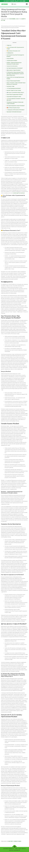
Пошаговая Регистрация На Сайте (14, 96)
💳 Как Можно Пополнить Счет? (13, 50)
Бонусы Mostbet (10, 58)
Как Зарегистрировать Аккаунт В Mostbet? (16, 105)
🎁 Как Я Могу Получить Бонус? (13, 107)
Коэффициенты (10, 52)
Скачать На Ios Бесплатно (12, 66)
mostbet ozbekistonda (15, 841)
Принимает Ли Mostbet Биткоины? (14, 111)
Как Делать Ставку (10, 86)
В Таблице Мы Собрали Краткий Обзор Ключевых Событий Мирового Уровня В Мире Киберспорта (15, 74)
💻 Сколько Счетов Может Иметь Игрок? (15, 92)
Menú (26, 4)
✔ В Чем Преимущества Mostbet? (14, 88)
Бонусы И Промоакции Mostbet (13, 80)
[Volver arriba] (14, 847)
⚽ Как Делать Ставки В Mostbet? (14, 70)
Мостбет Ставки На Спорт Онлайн (14, 90)
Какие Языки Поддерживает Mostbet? (15, 94)
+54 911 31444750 (10, 1)
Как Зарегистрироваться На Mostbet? (15, 68)
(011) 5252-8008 (20, 1)
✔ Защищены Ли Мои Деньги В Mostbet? (15, 109)
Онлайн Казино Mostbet (12, 60)
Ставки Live (9, 45)
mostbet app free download (18, 193)
